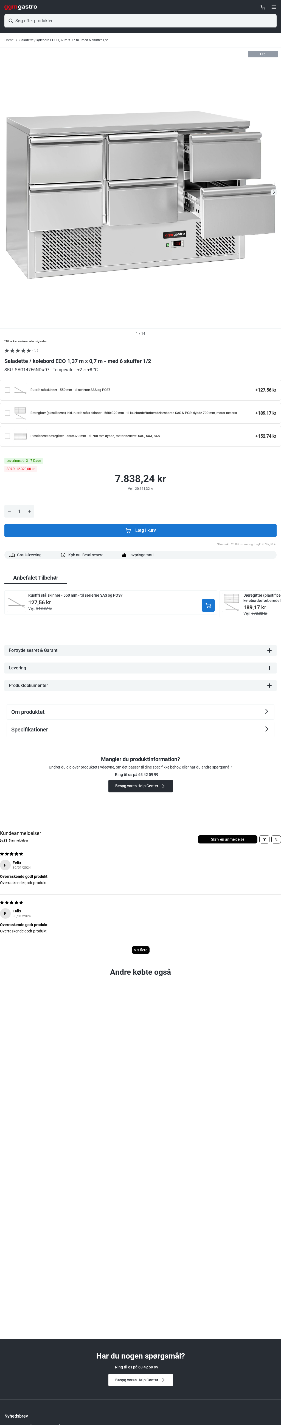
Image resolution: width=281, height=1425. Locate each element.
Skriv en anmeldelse (227, 839)
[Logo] (20, 7)
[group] (35, 578)
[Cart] (263, 7)
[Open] (274, 7)
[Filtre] (264, 839)
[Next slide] (274, 192)
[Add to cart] (208, 605)
